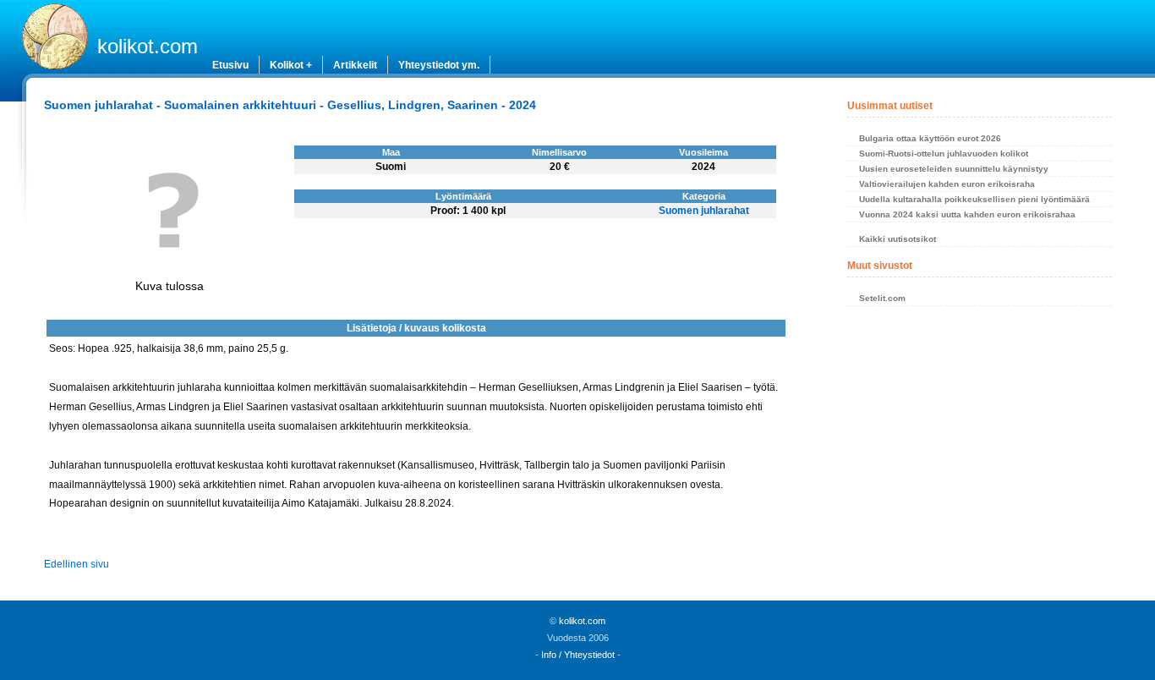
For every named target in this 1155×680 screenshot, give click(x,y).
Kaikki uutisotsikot (897, 239)
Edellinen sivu (76, 564)
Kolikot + (291, 65)
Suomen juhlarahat (704, 211)
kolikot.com (147, 46)
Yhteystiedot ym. (438, 65)
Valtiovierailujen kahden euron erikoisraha (947, 184)
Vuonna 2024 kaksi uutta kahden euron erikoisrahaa (967, 214)
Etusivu (230, 65)
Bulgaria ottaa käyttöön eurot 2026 (930, 138)
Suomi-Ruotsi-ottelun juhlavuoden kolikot (943, 153)
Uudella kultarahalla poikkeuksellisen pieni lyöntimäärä (974, 199)
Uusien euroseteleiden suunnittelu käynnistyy (953, 168)
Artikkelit (355, 65)
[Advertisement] (979, 440)
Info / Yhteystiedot (578, 655)
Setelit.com (882, 298)
